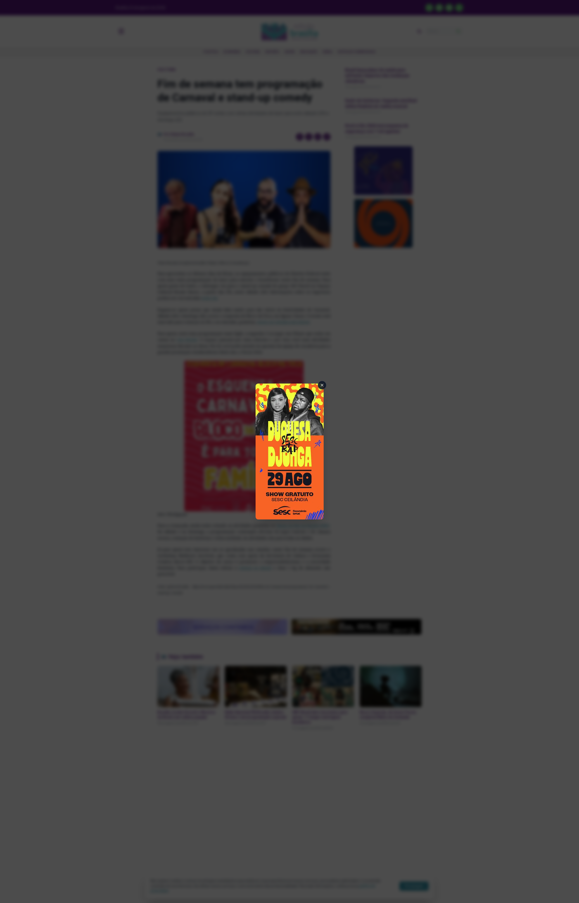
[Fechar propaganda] (322, 385)
